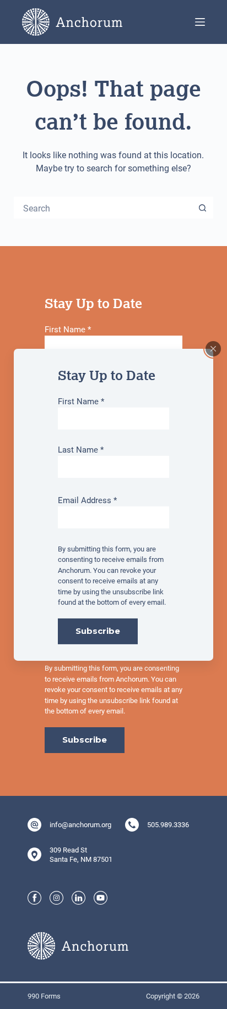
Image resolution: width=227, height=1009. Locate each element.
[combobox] (104, 208)
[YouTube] (100, 898)
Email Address (87, 499)
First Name (81, 400)
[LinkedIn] (78, 898)
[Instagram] (56, 898)
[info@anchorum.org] (34, 825)
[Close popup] (213, 348)
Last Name (81, 449)
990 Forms (44, 996)
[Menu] (200, 22)
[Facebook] (34, 898)
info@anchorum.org (80, 824)
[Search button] (202, 208)
